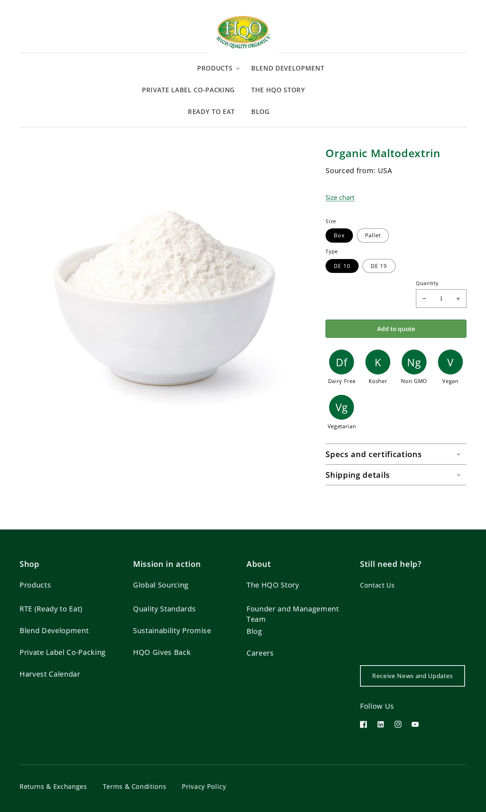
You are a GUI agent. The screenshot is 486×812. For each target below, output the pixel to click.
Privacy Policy (204, 786)
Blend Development (54, 630)
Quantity (427, 283)
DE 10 (342, 266)
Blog (254, 631)
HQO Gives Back (162, 652)
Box (339, 235)
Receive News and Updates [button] (412, 676)
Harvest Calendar (50, 674)
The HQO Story (273, 585)
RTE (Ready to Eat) (51, 609)
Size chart (340, 197)
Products (35, 585)
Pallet (373, 235)
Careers (260, 653)
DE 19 (379, 266)
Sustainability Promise (172, 630)
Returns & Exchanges (53, 786)
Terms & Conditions (135, 786)
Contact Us (377, 585)
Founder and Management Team (293, 614)
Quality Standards (164, 609)
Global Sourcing (161, 585)
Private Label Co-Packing (63, 652)
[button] (131, 68)
